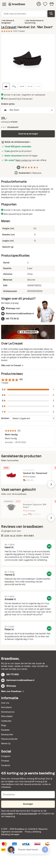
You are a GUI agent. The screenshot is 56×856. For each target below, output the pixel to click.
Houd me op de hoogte (28, 134)
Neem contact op (23, 160)
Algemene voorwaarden (12, 832)
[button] (28, 390)
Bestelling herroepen (10, 834)
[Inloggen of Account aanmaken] (39, 4)
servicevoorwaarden (28, 813)
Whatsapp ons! (13, 308)
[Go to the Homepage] (16, 4)
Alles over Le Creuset (11, 365)
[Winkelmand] (52, 4)
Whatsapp (11, 686)
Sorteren (5, 418)
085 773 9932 (12, 674)
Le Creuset (9, 27)
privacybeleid (7, 813)
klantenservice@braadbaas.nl (20, 680)
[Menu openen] (4, 4)
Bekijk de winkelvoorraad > (18, 142)
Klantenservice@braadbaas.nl (20, 313)
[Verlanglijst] (45, 4)
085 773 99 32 (12, 318)
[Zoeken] (51, 13)
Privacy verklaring (33, 832)
